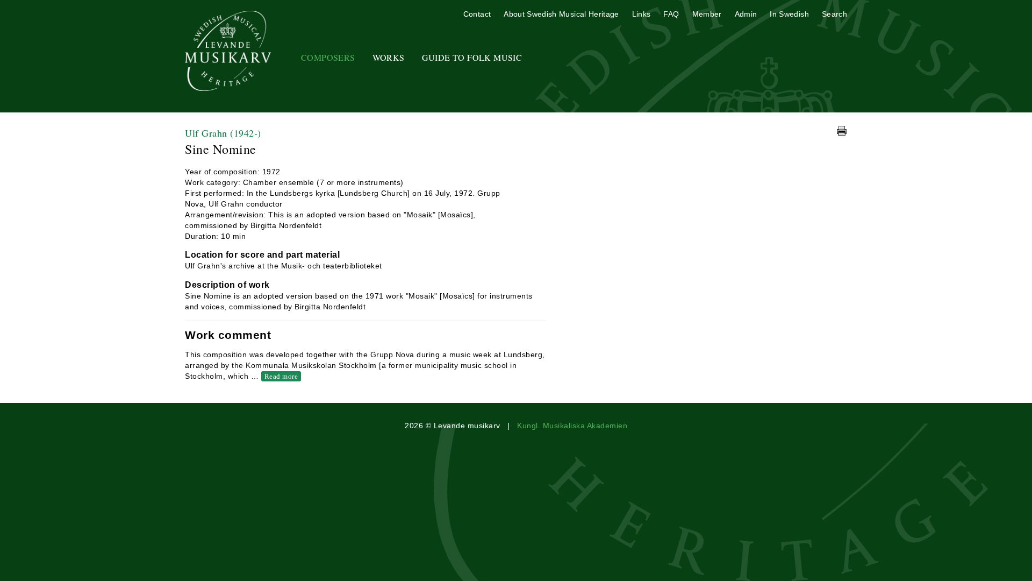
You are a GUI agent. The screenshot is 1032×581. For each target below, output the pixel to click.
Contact (477, 14)
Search (834, 14)
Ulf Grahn (223, 132)
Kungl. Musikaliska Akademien (572, 425)
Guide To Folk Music (472, 57)
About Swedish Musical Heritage (561, 14)
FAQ (671, 14)
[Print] (841, 130)
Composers (328, 57)
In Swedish (789, 14)
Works (388, 57)
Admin (746, 14)
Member (707, 14)
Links (641, 14)
